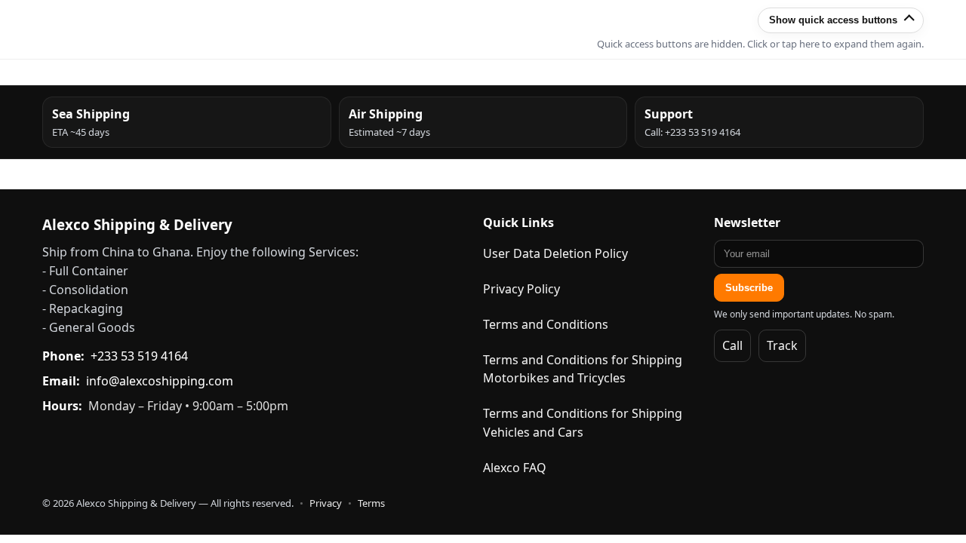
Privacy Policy (521, 289)
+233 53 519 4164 (139, 356)
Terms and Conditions (545, 324)
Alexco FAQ (514, 467)
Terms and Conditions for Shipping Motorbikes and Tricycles (582, 369)
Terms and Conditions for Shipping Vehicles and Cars (582, 422)
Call (732, 345)
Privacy (325, 503)
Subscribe (749, 287)
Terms (371, 503)
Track (782, 345)
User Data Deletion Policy (555, 253)
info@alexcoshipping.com (159, 381)
